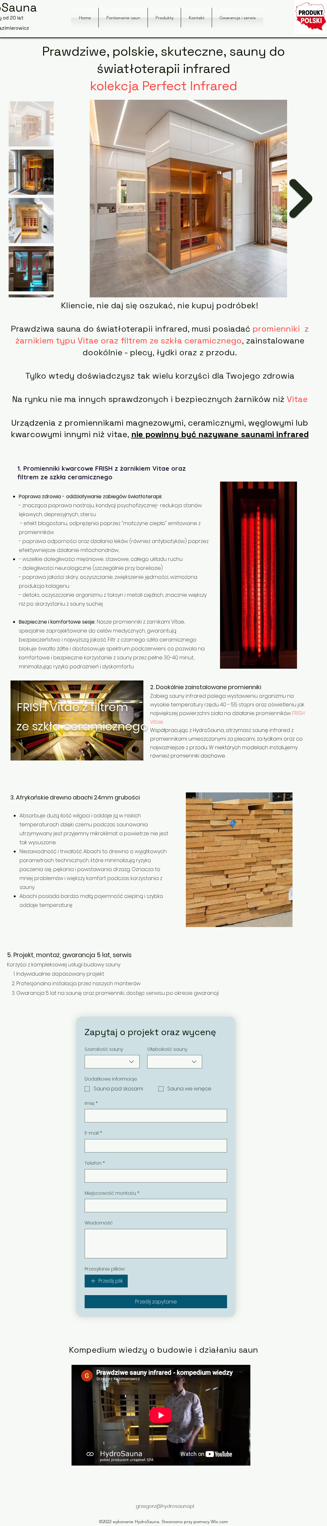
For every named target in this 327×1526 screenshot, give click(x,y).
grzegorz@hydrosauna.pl (165, 1506)
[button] (164, 18)
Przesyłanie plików (105, 1269)
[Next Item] (301, 198)
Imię (91, 1103)
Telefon (95, 1163)
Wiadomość (99, 1223)
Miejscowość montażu (112, 1193)
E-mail (93, 1133)
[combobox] (112, 1061)
